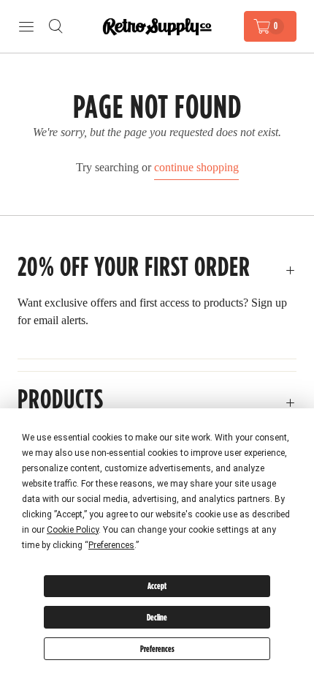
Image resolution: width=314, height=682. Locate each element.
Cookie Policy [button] (73, 530)
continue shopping (196, 167)
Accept (157, 586)
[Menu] (26, 26)
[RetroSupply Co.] (157, 27)
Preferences (157, 648)
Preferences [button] (111, 545)
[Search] (55, 26)
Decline (157, 617)
